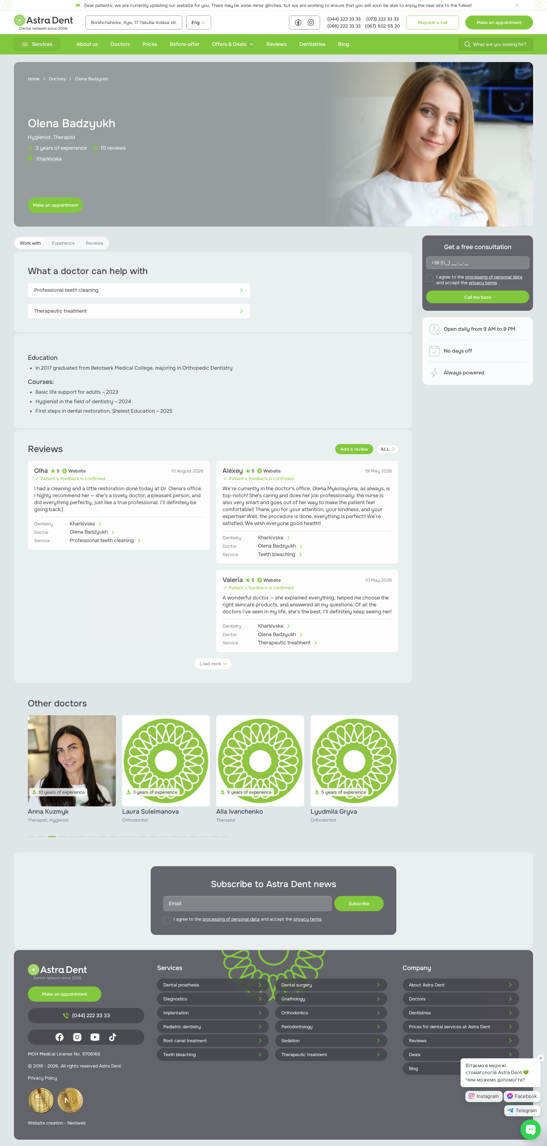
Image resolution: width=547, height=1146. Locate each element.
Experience (63, 243)
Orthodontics (294, 1013)
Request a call (432, 22)
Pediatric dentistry (182, 1027)
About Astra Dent (426, 985)
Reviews (277, 44)
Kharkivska (49, 158)
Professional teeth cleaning (66, 290)
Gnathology (293, 999)
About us (87, 44)
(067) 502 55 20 (382, 26)
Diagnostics (175, 999)
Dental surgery (296, 985)
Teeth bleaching (179, 1054)
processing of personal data (493, 277)
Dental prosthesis (181, 985)
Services (42, 44)
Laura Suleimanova (56, 812)
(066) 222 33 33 (344, 26)
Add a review (354, 449)
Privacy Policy (42, 1078)
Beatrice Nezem (334, 812)
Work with (30, 243)
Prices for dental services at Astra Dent (449, 1027)
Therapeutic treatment (60, 311)
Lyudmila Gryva (239, 812)
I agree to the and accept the (479, 279)
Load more (210, 664)
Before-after (184, 44)
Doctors (120, 44)
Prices (149, 44)
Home (34, 79)
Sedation (290, 1040)
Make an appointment (499, 22)
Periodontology (296, 1027)
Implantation (176, 1013)
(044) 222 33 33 (344, 19)
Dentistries (312, 44)
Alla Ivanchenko (145, 812)
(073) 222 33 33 (382, 19)
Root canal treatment (185, 1040)
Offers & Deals (232, 44)
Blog (343, 44)
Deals (414, 1054)
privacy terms (483, 282)
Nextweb (76, 1123)
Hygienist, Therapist (51, 137)
